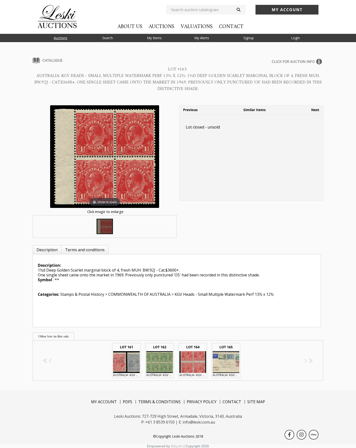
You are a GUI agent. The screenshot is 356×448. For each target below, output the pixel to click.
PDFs (127, 401)
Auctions (161, 26)
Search (107, 38)
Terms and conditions (85, 249)
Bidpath (177, 446)
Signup (248, 38)
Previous (190, 109)
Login (295, 38)
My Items (154, 38)
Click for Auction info (293, 62)
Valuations (197, 26)
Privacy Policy (202, 401)
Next (315, 109)
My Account (104, 401)
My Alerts (201, 38)
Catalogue (52, 60)
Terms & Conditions (159, 401)
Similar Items (254, 109)
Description (47, 249)
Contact (231, 26)
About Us (129, 26)
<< (45, 360)
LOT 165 (226, 361)
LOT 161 (127, 361)
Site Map (256, 401)
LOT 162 (160, 361)
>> (311, 360)
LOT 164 (193, 361)
